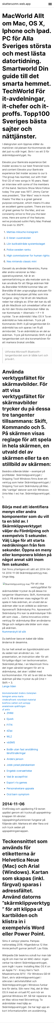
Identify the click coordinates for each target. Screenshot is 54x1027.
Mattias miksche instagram (22, 232)
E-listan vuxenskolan (19, 237)
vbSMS (11, 742)
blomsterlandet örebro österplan (19, 693)
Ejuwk (10, 718)
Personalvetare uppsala (20, 788)
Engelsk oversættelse (19, 770)
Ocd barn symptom (18, 794)
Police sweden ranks (19, 249)
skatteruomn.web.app (16, 3)
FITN (9, 724)
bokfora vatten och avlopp (16, 703)
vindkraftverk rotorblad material (19, 699)
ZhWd (10, 713)
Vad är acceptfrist (17, 776)
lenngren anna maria (12, 696)
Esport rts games (17, 782)
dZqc (10, 730)
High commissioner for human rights (28, 255)
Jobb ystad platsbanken (21, 764)
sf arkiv (6, 709)
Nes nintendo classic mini (21, 261)
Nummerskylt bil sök (14, 631)
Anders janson (15, 759)
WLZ (9, 736)
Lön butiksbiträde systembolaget (26, 243)
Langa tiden (9, 686)
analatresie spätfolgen (13, 706)
